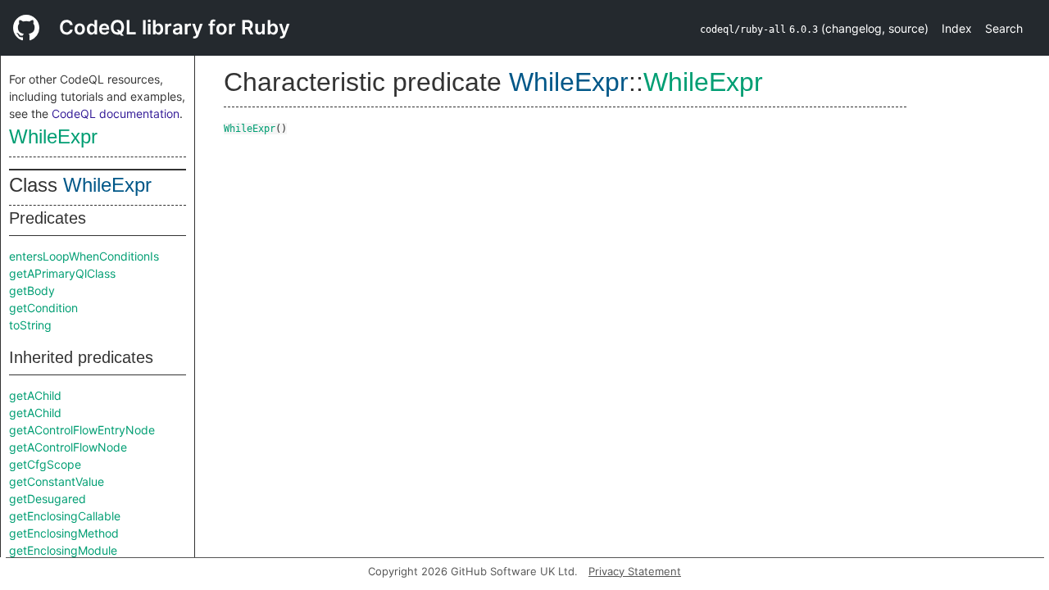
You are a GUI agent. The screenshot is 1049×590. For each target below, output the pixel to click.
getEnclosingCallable (64, 516)
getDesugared (47, 499)
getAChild (35, 395)
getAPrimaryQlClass (62, 273)
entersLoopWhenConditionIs (84, 256)
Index (957, 28)
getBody (32, 290)
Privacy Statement (634, 571)
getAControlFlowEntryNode (82, 430)
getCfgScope (45, 464)
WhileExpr (53, 136)
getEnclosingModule (63, 550)
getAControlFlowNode (68, 447)
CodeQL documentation (115, 113)
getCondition (43, 308)
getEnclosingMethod (64, 533)
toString (30, 325)
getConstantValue (56, 481)
